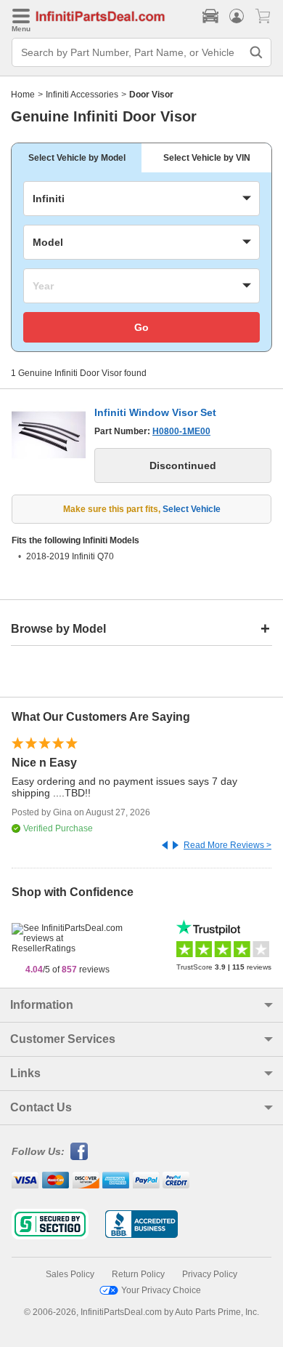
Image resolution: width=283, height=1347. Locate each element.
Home (23, 94)
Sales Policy (70, 1274)
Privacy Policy (209, 1274)
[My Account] (236, 16)
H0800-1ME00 (181, 431)
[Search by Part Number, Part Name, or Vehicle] (256, 52)
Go (141, 327)
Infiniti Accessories (82, 94)
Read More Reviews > (227, 845)
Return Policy (138, 1274)
